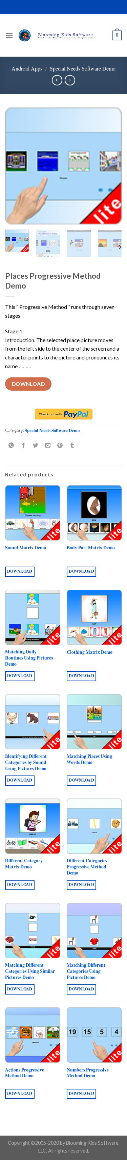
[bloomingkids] (62, 35)
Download (28, 384)
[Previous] (16, 166)
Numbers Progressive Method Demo (88, 1073)
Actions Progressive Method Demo (24, 1073)
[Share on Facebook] (23, 445)
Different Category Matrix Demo (24, 864)
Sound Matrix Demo (25, 548)
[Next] (111, 166)
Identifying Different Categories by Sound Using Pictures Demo (26, 762)
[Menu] (9, 35)
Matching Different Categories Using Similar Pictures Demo (30, 971)
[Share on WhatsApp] (11, 445)
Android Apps (27, 68)
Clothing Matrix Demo (89, 652)
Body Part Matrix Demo (91, 548)
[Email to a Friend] (48, 445)
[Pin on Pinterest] (60, 445)
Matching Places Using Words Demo (89, 759)
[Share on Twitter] (35, 445)
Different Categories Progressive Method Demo (87, 867)
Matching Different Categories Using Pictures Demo (86, 971)
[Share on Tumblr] (72, 445)
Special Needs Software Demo (82, 68)
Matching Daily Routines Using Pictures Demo (29, 658)
